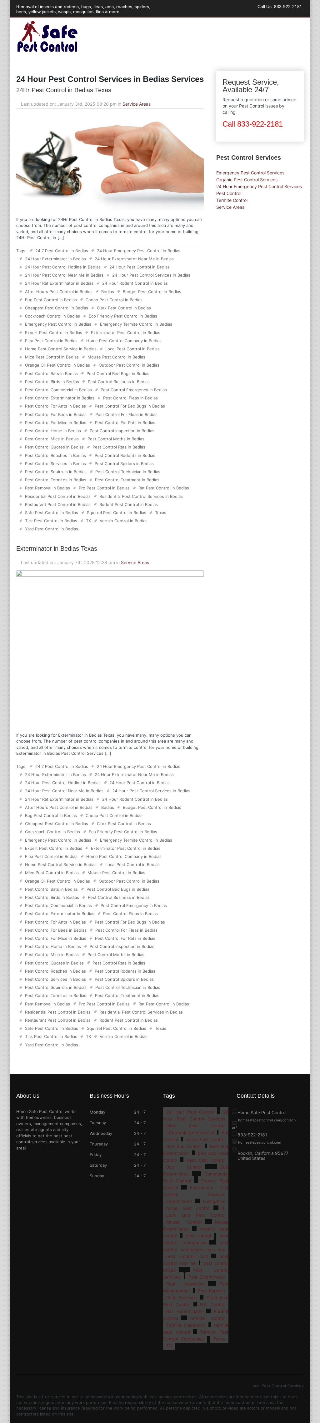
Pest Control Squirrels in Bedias (56, 471)
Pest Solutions (181, 1297)
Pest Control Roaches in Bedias (55, 455)
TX (88, 520)
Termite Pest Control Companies (195, 1335)
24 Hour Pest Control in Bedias (139, 266)
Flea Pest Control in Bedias (51, 340)
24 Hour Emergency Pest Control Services (259, 186)
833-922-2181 (288, 6)
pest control (198, 1235)
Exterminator (179, 1201)
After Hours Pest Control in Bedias (58, 291)
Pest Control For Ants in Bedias (55, 405)
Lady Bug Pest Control (195, 1215)
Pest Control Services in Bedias (55, 463)
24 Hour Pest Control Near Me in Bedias (64, 275)
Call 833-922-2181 (252, 124)
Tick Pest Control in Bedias (51, 520)
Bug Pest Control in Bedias (51, 299)
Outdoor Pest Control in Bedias (129, 365)
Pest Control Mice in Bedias (52, 438)
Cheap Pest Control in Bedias (114, 299)
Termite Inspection (185, 1325)
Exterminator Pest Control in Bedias (125, 332)
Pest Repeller (211, 1290)
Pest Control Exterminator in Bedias (59, 397)
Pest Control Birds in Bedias (52, 381)
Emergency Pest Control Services (250, 172)
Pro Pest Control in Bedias (104, 487)
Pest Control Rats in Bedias (118, 446)
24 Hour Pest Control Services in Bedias (151, 275)
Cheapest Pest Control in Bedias (56, 307)
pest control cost (187, 1256)
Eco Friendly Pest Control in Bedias (123, 315)
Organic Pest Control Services (247, 179)
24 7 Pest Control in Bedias (61, 250)
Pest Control (228, 193)
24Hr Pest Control (195, 1125)
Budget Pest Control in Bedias (152, 291)
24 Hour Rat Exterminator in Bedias (59, 283)
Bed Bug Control (184, 1146)
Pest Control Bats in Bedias (51, 373)
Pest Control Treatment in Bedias (127, 479)
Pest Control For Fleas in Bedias (126, 414)
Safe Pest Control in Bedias (51, 512)
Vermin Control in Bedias (124, 520)
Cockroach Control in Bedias (52, 315)
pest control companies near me (195, 1246)
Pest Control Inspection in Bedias (122, 430)
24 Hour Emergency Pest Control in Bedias (138, 250)
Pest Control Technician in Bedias (127, 471)
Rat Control (212, 1304)
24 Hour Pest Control (190, 1112)
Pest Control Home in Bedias (53, 430)
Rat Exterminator (184, 1311)
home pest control (188, 1208)
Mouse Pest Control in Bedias (116, 356)
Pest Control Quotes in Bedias (54, 446)
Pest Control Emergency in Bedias (134, 389)
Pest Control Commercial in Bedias (58, 389)
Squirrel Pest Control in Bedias (116, 512)
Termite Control (232, 200)
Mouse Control (184, 1222)
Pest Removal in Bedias (47, 487)
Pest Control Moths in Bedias (116, 438)
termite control (207, 1318)
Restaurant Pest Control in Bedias (58, 504)
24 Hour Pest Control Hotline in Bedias (63, 266)
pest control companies (195, 1239)
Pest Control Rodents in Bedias (125, 455)
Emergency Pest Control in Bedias (58, 324)
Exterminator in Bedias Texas (56, 548)
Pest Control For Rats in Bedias (125, 422)
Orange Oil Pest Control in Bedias (57, 365)
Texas (160, 512)
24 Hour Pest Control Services (195, 1115)
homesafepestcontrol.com (259, 1142)
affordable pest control (190, 1132)
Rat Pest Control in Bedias (163, 487)
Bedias (107, 291)
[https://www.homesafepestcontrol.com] (47, 51)
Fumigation (214, 1201)
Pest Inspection (185, 1283)
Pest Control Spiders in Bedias (124, 463)
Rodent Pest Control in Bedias (128, 504)
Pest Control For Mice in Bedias (55, 422)
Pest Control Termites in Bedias (55, 479)
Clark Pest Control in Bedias (124, 307)
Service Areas (136, 104)
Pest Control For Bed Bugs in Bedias (130, 405)
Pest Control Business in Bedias (119, 381)
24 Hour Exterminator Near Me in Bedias (134, 258)
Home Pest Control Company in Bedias (124, 340)
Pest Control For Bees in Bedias (56, 414)
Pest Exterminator (206, 1277)
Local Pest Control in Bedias (132, 348)
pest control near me (195, 1260)
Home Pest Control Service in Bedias (61, 348)
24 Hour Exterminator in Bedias (55, 258)
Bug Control (184, 1167)
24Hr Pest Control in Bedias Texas (63, 90)
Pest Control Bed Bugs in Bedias (118, 373)
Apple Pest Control (205, 1139)
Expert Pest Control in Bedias (53, 332)
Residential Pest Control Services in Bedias (141, 496)
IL (223, 1208)
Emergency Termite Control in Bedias (136, 324)
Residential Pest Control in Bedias (58, 496)
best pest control (206, 1160)
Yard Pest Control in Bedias (51, 528)
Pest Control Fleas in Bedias (130, 397)
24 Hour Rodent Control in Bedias (135, 283)
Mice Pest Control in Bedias (52, 356)
